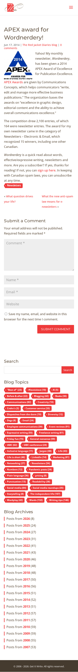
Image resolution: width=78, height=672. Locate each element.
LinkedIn (39, 457)
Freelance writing (51, 432)
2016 (26, 586)
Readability (41, 481)
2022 (26, 546)
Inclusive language (20, 451)
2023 (26, 539)
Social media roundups (48, 487)
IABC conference (35, 445)
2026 (26, 519)
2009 (26, 633)
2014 (26, 600)
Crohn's (13, 408)
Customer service (38, 408)
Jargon (45, 451)
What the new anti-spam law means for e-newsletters (57, 201)
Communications (19, 402)
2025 (26, 525)
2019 (26, 566)
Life (62, 451)
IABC (12, 445)
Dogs (11, 420)
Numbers (14, 469)
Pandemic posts (40, 469)
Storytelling (15, 493)
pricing (41, 475)
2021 (26, 552)
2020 (26, 559)
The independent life (45, 493)
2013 (26, 606)
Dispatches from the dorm (24, 414)
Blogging (41, 396)
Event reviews (59, 426)
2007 (26, 647)
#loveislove (37, 389)
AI (55, 389)
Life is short (16, 457)
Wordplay (15, 500)
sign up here (46, 170)
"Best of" (14, 389)
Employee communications (24, 426)
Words (36, 500)
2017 (26, 579)
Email (28, 420)
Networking (16, 463)
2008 (26, 640)
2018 (26, 573)
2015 (26, 593)
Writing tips (59, 500)
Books (61, 396)
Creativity (46, 402)
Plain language (18, 475)
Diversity (55, 414)
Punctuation (16, 481)
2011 (26, 620)
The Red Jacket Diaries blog (40, 45)
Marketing (61, 457)
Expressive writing (20, 432)
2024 (26, 532)
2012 (26, 613)
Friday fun (15, 439)
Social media (16, 487)
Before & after (17, 396)
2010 (26, 627)
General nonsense (42, 439)
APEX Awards (13, 82)
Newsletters (14, 185)
